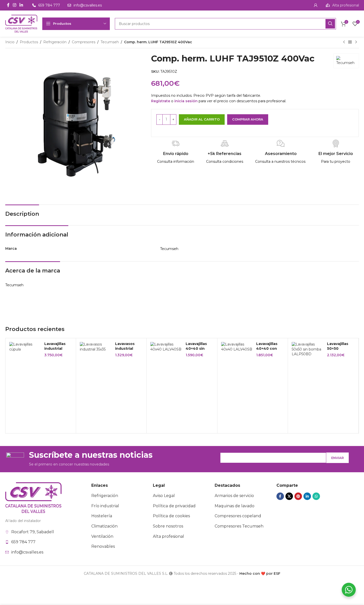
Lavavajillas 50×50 (337, 346)
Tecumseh (110, 42)
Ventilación (102, 536)
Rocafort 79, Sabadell (32, 532)
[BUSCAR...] (330, 23)
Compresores (83, 42)
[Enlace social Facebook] (8, 5)
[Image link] (33, 497)
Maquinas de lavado (234, 506)
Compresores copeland (238, 516)
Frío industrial (105, 506)
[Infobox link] (342, 5)
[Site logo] (21, 23)
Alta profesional (168, 536)
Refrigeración (55, 42)
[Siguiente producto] (356, 42)
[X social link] (289, 496)
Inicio (10, 42)
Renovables (103, 546)
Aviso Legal (164, 495)
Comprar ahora (247, 119)
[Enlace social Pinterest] (298, 496)
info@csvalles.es (27, 552)
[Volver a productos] (350, 42)
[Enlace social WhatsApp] (316, 496)
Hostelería (101, 516)
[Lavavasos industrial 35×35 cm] (95, 347)
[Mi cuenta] (315, 5)
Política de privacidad (174, 506)
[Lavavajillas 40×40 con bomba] (237, 347)
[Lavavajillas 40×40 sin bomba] (166, 347)
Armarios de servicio (234, 495)
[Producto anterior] (344, 42)
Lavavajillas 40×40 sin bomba (196, 349)
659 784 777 (23, 542)
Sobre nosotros (168, 526)
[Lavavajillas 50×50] (307, 349)
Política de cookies (171, 516)
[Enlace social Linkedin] (21, 5)
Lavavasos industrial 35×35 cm (125, 349)
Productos (29, 42)
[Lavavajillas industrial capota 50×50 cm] (25, 347)
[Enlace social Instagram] (14, 5)
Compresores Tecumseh (239, 526)
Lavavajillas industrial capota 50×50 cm (57, 351)
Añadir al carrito (202, 119)
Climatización (104, 526)
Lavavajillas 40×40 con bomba (266, 349)
